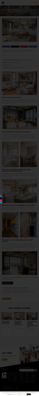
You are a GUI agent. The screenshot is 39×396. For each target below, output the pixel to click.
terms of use (16, 394)
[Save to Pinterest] (1, 200)
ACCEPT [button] (28, 394)
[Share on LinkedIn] (1, 202)
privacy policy (22, 394)
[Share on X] (1, 198)
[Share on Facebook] (1, 196)
